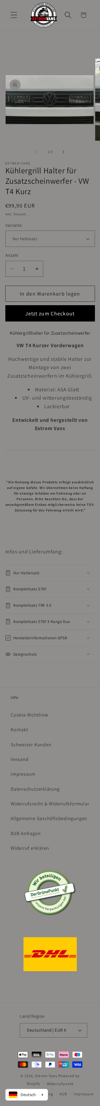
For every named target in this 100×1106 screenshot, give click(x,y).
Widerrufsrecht (60, 1083)
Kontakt (19, 729)
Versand (19, 759)
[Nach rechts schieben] (63, 152)
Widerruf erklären (30, 848)
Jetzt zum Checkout (49, 313)
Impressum (23, 774)
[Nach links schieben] (36, 152)
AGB (63, 1093)
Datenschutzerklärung (35, 789)
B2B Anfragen (26, 833)
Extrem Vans (46, 1075)
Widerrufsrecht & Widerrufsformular (50, 803)
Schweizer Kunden (31, 744)
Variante (13, 225)
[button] (13, 15)
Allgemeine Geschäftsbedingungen (49, 818)
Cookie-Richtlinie (29, 714)
